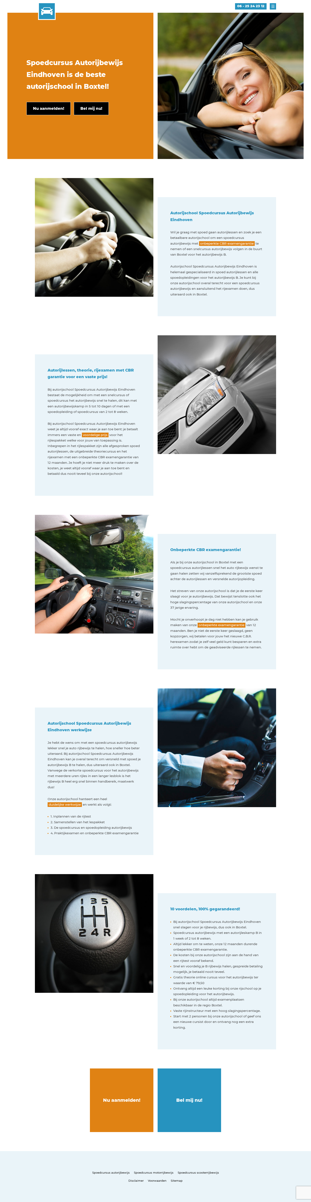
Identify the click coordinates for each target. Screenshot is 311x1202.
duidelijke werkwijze (65, 804)
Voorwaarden (157, 1180)
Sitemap (177, 1180)
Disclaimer (136, 1180)
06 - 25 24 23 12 (250, 6)
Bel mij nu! (189, 1100)
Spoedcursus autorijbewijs (111, 1172)
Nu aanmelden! (121, 1100)
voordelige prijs (95, 435)
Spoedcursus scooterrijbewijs (198, 1172)
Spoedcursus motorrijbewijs (153, 1172)
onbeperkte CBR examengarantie (227, 243)
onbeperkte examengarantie (221, 625)
